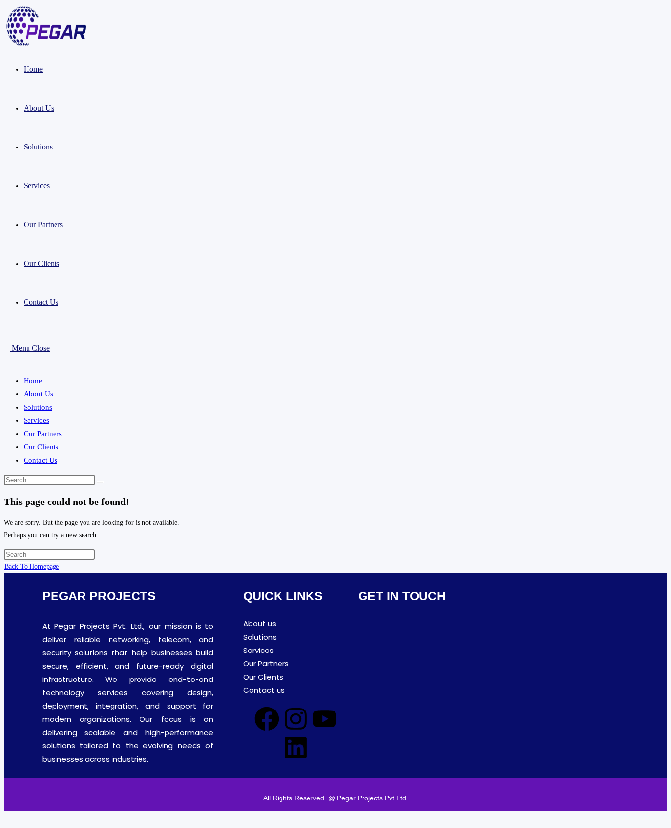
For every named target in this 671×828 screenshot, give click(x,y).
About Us (38, 394)
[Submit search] (100, 482)
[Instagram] (295, 719)
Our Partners (43, 434)
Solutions (38, 407)
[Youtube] (324, 719)
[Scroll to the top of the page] (6, 817)
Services (36, 420)
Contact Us (40, 460)
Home (33, 380)
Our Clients (41, 447)
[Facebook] (266, 719)
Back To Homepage (31, 566)
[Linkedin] (295, 747)
